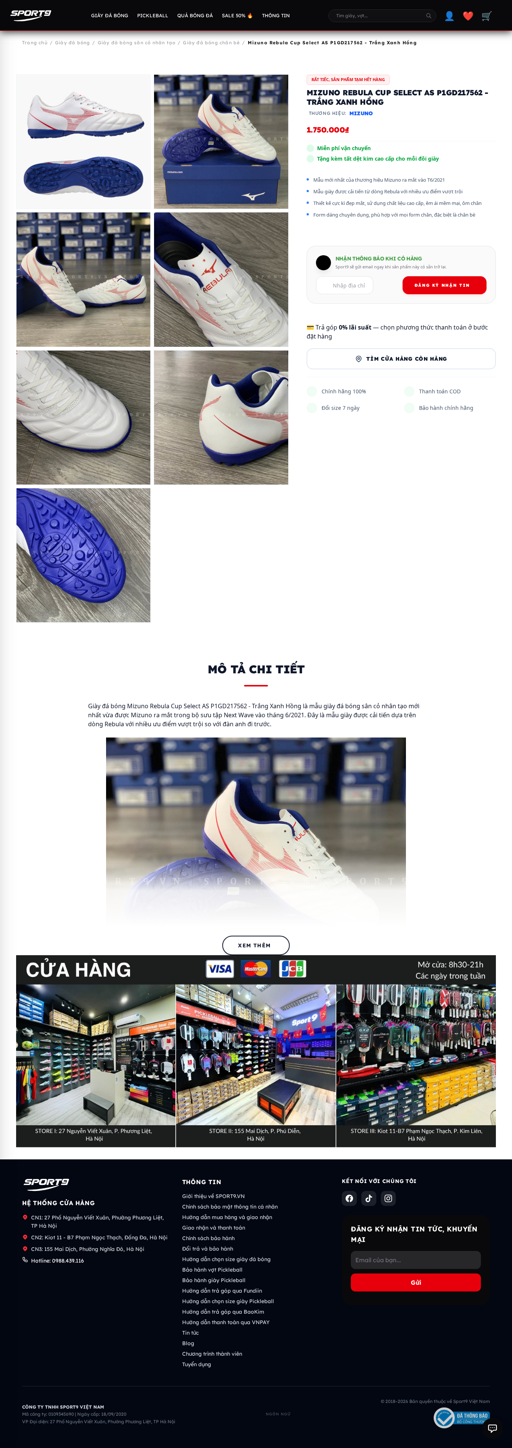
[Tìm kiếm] (429, 16)
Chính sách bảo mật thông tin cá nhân (230, 1206)
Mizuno (361, 113)
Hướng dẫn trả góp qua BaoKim (223, 1311)
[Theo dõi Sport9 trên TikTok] (368, 1198)
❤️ (468, 15)
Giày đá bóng (109, 15)
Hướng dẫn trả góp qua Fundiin (222, 1290)
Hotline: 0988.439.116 (57, 1260)
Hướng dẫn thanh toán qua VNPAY (225, 1322)
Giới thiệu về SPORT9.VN (213, 1196)
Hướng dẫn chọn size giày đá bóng (226, 1259)
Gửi (416, 1282)
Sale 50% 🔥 (237, 15)
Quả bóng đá (195, 15)
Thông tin (276, 15)
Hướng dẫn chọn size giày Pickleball (228, 1301)
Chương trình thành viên (212, 1353)
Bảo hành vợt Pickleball (212, 1269)
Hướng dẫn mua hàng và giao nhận (227, 1217)
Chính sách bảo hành (208, 1238)
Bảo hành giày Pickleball (214, 1280)
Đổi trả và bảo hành (207, 1248)
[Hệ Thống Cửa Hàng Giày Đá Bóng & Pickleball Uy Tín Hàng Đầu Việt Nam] (30, 16)
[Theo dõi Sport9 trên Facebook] (349, 1198)
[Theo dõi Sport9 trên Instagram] (388, 1198)
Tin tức (190, 1332)
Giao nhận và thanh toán (213, 1227)
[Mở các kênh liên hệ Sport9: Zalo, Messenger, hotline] (492, 1428)
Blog (188, 1343)
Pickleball (152, 15)
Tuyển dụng (196, 1364)
